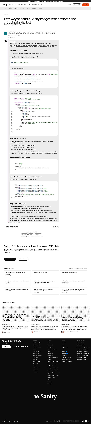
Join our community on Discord (11, 342)
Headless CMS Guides (53, 370)
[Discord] (17, 421)
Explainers (50, 365)
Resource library (52, 363)
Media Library (36, 344)
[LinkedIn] (7, 421)
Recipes (34, 8)
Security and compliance (83, 353)
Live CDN (35, 363)
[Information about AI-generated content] (16, 42)
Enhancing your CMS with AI (54, 373)
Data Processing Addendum (83, 347)
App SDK (35, 359)
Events (63, 351)
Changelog (64, 355)
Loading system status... (71, 421)
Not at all (24, 234)
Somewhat (31, 234)
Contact (64, 342)
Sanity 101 (50, 344)
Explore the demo (23, 258)
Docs (29, 4)
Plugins (15, 8)
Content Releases (37, 355)
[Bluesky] (9, 421)
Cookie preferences (81, 359)
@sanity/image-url (28, 206)
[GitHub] (2, 421)
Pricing (40, 4)
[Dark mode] (88, 421)
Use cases (35, 372)
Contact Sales (76, 4)
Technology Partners (67, 361)
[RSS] (14, 421)
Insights (35, 357)
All (5, 8)
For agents (50, 383)
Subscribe (6, 346)
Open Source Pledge (81, 357)
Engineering (65, 347)
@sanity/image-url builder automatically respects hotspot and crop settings (40, 151)
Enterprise (34, 4)
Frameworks (50, 353)
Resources (23, 4)
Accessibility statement (83, 349)
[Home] (4, 5)
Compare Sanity (51, 377)
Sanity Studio (36, 342)
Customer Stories (66, 357)
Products (11, 4)
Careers (64, 353)
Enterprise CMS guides (53, 368)
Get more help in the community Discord (78, 268)
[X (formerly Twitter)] (12, 421)
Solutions (17, 4)
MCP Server (36, 353)
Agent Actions (36, 368)
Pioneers (50, 351)
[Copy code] (56, 60)
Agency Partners (66, 359)
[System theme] (86, 421)
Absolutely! (38, 234)
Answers (6, 14)
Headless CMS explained (53, 361)
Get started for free (10, 258)
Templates (22, 8)
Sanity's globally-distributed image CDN (34, 208)
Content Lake (36, 361)
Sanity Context (37, 347)
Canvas (35, 349)
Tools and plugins (52, 349)
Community (40, 8)
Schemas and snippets (53, 357)
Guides (10, 8)
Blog (63, 344)
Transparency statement (82, 351)
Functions (35, 365)
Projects (28, 8)
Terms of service (81, 344)
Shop (63, 349)
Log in (69, 4)
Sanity (7, 246)
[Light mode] (83, 421)
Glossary (50, 379)
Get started (86, 4)
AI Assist (35, 370)
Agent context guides (53, 375)
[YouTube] (4, 421)
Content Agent (36, 351)
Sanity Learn (51, 347)
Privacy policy (80, 342)
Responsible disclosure (82, 355)
